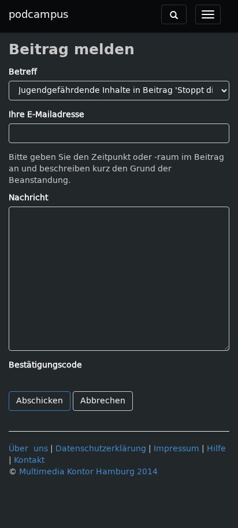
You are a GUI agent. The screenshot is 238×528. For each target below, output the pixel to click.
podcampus (38, 14)
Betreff (23, 72)
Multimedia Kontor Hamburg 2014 (88, 472)
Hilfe (216, 449)
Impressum (176, 449)
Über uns (28, 449)
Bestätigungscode (45, 365)
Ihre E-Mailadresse (46, 114)
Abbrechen (102, 401)
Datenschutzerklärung (100, 449)
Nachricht (28, 198)
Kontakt (29, 460)
